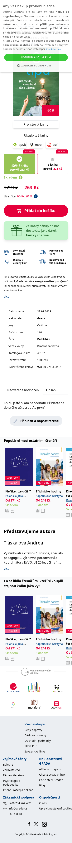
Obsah (51, 390)
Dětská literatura (14, 775)
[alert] (36, 36)
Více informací (54, 49)
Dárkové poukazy (35, 735)
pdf (54, 145)
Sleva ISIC (31, 746)
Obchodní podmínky (38, 740)
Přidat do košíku (39, 210)
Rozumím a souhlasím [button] (36, 57)
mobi (38, 145)
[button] (36, 65)
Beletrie (8, 764)
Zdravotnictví (11, 770)
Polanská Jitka (14, 496)
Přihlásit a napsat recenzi (39, 421)
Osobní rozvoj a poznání (18, 790)
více (6, 296)
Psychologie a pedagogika (12, 782)
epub (22, 145)
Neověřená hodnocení (23, 390)
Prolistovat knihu (36, 124)
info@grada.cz (17, 808)
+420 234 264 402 (19, 803)
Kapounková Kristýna (49, 496)
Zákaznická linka (35, 751)
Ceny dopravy (33, 730)
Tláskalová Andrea (23, 542)
